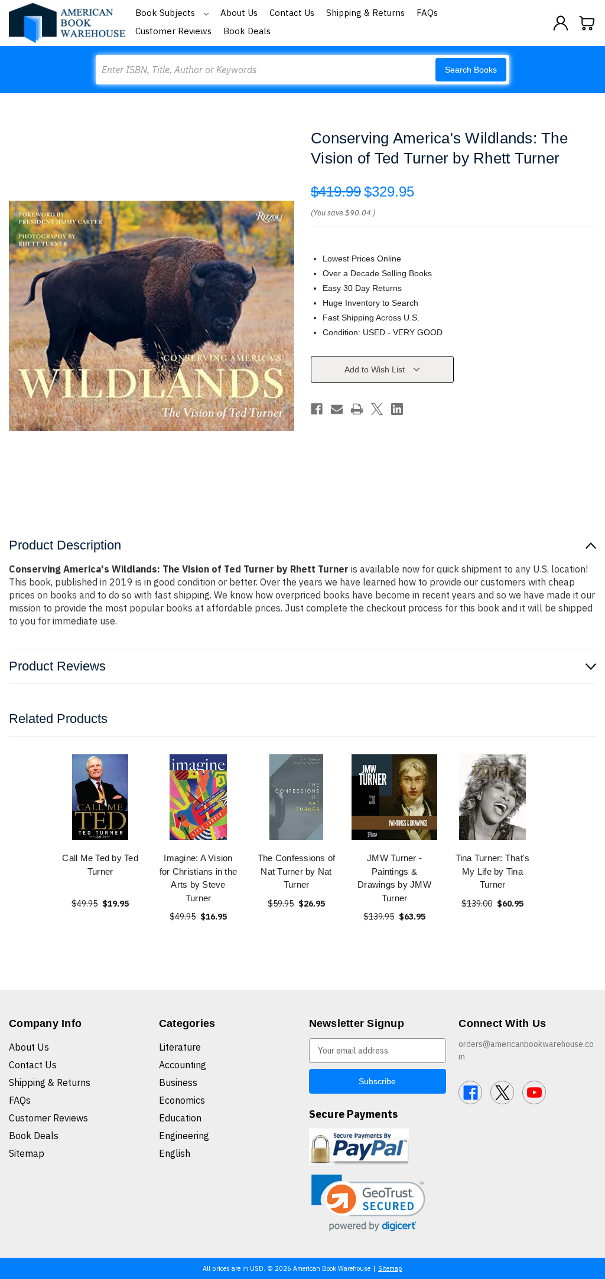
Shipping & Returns (365, 12)
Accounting (182, 1065)
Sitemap (26, 1153)
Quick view (100, 797)
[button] (368, 1203)
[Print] (357, 409)
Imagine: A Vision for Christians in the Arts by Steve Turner (198, 878)
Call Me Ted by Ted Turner (100, 864)
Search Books (471, 69)
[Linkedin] (397, 409)
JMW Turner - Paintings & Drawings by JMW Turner (394, 878)
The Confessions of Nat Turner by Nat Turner (297, 871)
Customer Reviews (173, 31)
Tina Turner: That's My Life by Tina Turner (493, 871)
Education (180, 1118)
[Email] (337, 409)
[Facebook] (317, 409)
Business (178, 1082)
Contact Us (291, 12)
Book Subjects (166, 12)
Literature (180, 1047)
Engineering (184, 1135)
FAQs (427, 12)
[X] (377, 409)
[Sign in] (561, 23)
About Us (239, 12)
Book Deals (247, 31)
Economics (182, 1100)
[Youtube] (534, 1092)
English (174, 1153)
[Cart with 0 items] (587, 23)
